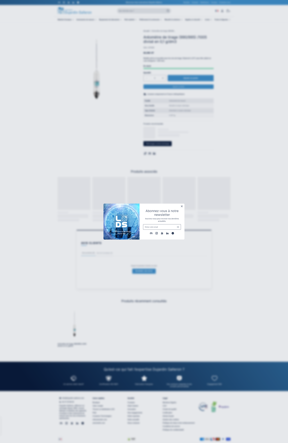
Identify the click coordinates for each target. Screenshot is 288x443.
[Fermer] (181, 206)
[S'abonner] (178, 227)
